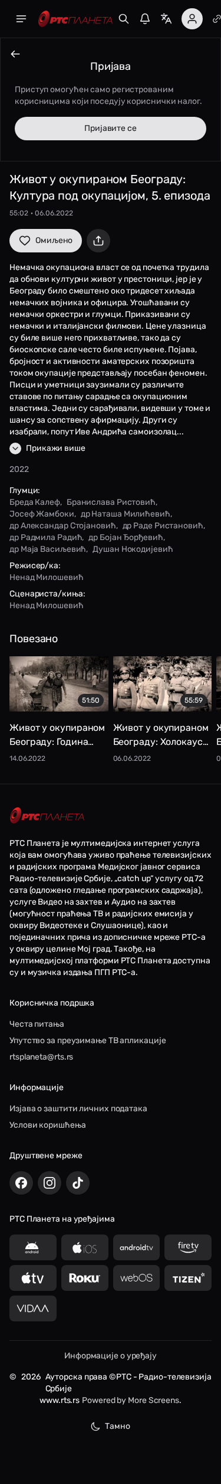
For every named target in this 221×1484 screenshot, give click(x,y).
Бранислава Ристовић (111, 502)
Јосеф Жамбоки (41, 514)
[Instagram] (49, 1183)
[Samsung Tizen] (188, 1278)
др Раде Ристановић (163, 526)
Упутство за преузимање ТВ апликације (87, 1040)
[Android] (33, 1247)
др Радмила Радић (45, 537)
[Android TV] (136, 1247)
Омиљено (53, 240)
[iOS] (84, 1247)
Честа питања (36, 1024)
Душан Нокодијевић (133, 549)
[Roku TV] (84, 1278)
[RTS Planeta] (75, 19)
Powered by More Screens (130, 1400)
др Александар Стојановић (62, 526)
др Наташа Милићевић (125, 514)
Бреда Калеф (34, 502)
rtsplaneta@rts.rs (41, 1057)
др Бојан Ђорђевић (125, 537)
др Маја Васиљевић (47, 549)
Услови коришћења (47, 1125)
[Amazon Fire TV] (188, 1247)
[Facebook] (21, 1183)
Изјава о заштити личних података (78, 1109)
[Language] (166, 18)
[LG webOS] (136, 1278)
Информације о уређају (110, 1356)
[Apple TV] (33, 1278)
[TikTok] (78, 1183)
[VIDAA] (33, 1308)
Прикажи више (55, 448)
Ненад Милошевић (46, 577)
